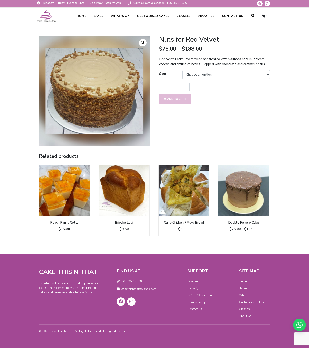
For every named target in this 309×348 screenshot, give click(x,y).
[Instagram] (267, 3)
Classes (184, 16)
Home (81, 16)
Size (162, 73)
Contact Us (232, 16)
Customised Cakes (153, 16)
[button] (299, 325)
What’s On (120, 16)
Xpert (124, 331)
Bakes (98, 16)
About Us (206, 16)
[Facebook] (260, 3)
